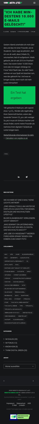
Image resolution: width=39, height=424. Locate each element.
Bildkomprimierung (27, 254)
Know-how (7, 282)
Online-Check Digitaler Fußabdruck (15, 288)
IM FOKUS (9, 343)
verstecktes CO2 (27, 312)
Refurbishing (8, 295)
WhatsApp (7, 319)
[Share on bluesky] (24, 177)
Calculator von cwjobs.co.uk (17, 138)
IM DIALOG (9, 339)
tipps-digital (29, 306)
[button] (34, 3)
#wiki (5, 254)
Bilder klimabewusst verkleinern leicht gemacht (19, 219)
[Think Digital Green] (13, 3)
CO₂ (27, 261)
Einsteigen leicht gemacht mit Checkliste (16, 268)
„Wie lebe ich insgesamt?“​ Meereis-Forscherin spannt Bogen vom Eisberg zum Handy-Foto (19, 236)
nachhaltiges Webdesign (11, 285)
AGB (29, 403)
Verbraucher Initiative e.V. (12, 312)
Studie (6, 302)
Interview (7, 278)
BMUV (6, 258)
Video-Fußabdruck (9, 316)
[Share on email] (26, 177)
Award (17, 254)
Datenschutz (21, 403)
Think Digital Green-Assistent (20, 302)
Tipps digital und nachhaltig (13, 309)
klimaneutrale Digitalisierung (22, 278)
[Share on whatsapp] (21, 177)
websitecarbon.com (11, 392)
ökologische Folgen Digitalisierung (15, 323)
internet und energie (20, 275)
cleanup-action (24, 258)
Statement (17, 299)
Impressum (10, 403)
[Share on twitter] (13, 177)
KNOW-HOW (10, 346)
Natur (23, 285)
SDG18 (16, 295)
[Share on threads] (16, 177)
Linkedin (22, 405)
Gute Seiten (20, 271)
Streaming (27, 299)
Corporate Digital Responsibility (14, 261)
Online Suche (8, 292)
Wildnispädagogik (18, 319)
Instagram (7, 275)
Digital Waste (8, 264)
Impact (29, 271)
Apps (11, 254)
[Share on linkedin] (19, 177)
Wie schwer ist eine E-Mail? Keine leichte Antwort (19, 201)
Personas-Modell (20, 292)
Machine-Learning (18, 282)
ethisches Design (9, 271)
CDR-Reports (14, 258)
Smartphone (24, 295)
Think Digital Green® (10, 306)
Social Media (8, 299)
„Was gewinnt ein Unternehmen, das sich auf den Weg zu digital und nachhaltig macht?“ (18, 227)
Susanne (14, 31)
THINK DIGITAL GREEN (24, 31)
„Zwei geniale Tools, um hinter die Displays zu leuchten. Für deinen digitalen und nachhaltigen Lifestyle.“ (19, 210)
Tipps (21, 306)
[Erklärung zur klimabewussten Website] (19, 417)
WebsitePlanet (22, 316)
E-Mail (6, 154)
